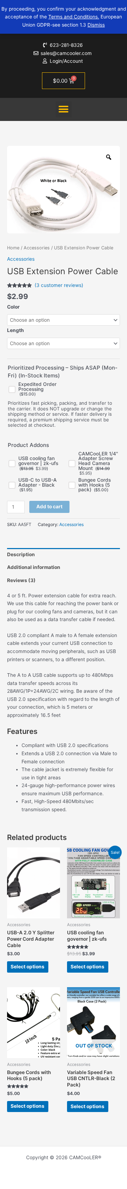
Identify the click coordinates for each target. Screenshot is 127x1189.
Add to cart (49, 506)
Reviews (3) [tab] (21, 580)
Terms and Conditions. (73, 17)
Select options (27, 966)
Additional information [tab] (33, 567)
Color (13, 307)
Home (13, 247)
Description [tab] (21, 554)
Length (15, 330)
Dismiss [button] (96, 25)
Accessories (37, 247)
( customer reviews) (59, 285)
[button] (64, 109)
